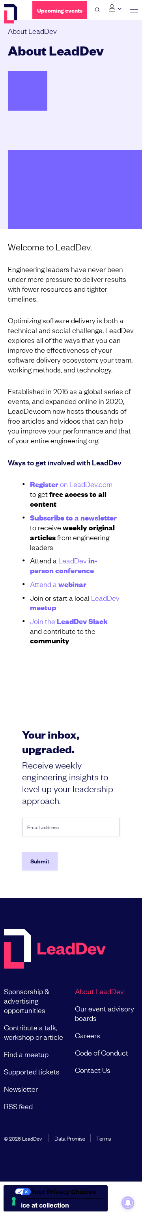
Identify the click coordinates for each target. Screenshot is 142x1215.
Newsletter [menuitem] (21, 1088)
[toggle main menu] (134, 10)
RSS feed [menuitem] (18, 1106)
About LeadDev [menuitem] (99, 991)
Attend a (58, 584)
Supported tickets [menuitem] (32, 1071)
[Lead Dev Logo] (12, 14)
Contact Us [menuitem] (92, 1069)
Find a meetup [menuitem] (26, 1054)
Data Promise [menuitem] (69, 1138)
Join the (69, 621)
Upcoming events (59, 10)
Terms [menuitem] (103, 1138)
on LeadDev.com (71, 484)
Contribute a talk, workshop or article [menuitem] (33, 1031)
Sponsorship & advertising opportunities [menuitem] (26, 1000)
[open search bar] (97, 10)
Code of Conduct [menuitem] (101, 1052)
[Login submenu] (115, 8)
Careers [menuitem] (87, 1035)
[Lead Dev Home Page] (55, 949)
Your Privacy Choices (63, 1192)
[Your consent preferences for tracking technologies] (13, 1201)
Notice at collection (39, 1205)
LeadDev (63, 565)
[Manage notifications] (127, 1202)
